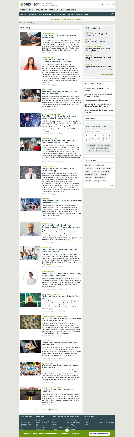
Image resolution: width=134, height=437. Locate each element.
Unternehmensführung (102, 151)
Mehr (112, 186)
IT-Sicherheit (95, 171)
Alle (53, 419)
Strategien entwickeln (42, 426)
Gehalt (87, 171)
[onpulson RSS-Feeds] (113, 4)
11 (53, 410)
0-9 (109, 141)
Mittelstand (88, 177)
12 (56, 410)
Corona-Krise (89, 165)
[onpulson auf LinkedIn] (110, 4)
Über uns (86, 421)
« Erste (36, 410)
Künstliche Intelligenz (91, 174)
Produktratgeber (40, 429)
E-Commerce (89, 168)
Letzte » (65, 410)
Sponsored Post (71, 421)
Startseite (22, 23)
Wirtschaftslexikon (68, 10)
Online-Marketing (100, 177)
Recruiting (88, 181)
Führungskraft (107, 168)
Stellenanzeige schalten (73, 422)
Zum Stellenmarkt (107, 75)
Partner (86, 422)
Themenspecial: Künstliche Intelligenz (67, 19)
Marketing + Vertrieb (45, 14)
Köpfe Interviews (27, 10)
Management (33, 14)
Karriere (86, 14)
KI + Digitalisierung (60, 14)
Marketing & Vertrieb (102, 148)
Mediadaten (70, 419)
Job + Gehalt (105, 171)
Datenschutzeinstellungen (106, 422)
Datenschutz (102, 421)
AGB (100, 419)
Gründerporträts (40, 427)
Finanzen (79, 14)
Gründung (23, 14)
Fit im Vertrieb (40, 419)
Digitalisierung (91, 145)
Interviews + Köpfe (63, 289)
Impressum (87, 419)
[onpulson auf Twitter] (102, 4)
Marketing (104, 174)
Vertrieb (103, 181)
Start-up (96, 181)
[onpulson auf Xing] (107, 4)
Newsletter (53, 10)
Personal (71, 14)
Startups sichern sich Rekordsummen (96, 100)
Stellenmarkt (41, 10)
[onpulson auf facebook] (105, 4)
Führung (98, 168)
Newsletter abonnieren (99, 434)
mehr (78, 50)
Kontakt (86, 424)
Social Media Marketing (42, 421)
